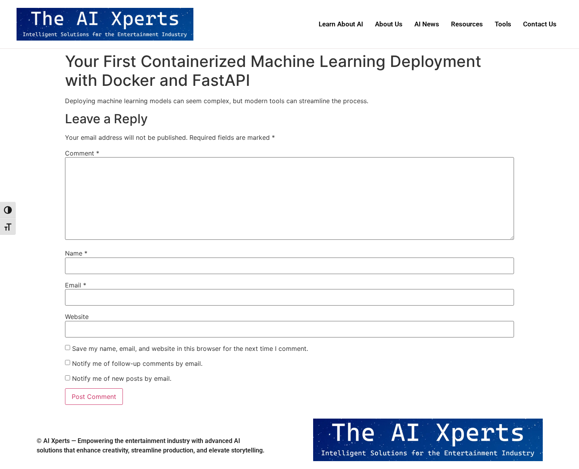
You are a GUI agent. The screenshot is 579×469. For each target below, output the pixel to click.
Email (75, 285)
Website (77, 316)
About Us (389, 24)
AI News (426, 24)
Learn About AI (341, 24)
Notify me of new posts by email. (121, 378)
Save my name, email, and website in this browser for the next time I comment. (190, 348)
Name (76, 253)
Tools (503, 24)
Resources (467, 24)
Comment (82, 153)
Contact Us (540, 24)
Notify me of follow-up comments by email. (137, 363)
